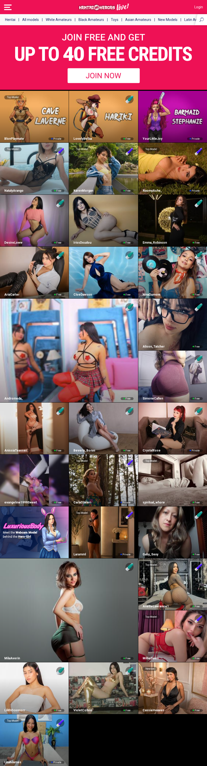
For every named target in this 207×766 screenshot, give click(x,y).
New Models (167, 20)
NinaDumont (151, 294)
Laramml (79, 554)
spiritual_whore (154, 502)
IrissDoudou (82, 242)
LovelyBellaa (82, 138)
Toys (114, 20)
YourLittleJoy (152, 138)
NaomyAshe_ (152, 190)
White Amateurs (59, 20)
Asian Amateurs (138, 20)
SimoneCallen (153, 398)
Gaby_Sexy (150, 554)
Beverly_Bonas (84, 450)
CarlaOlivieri (82, 502)
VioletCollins (82, 710)
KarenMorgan (83, 190)
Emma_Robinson (155, 242)
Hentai (10, 20)
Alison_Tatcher (154, 346)
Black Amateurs (91, 20)
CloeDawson (82, 294)
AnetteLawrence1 (156, 606)
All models (30, 20)
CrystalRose (152, 450)
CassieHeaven (153, 710)
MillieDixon (151, 658)
